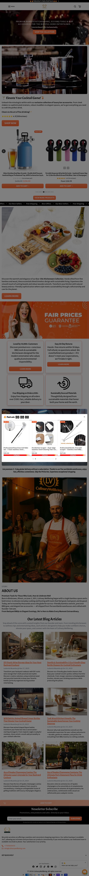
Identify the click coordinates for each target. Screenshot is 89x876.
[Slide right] (56, 459)
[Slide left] (33, 459)
